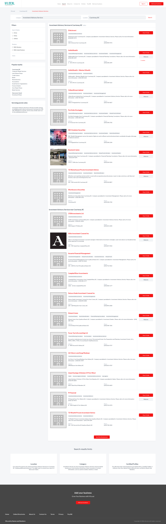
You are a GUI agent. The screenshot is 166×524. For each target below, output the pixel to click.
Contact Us (77, 4)
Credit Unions (16, 75)
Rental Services (16, 79)
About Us (69, 4)
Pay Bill (89, 4)
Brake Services (16, 90)
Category (18, 17)
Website (146, 56)
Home (59, 4)
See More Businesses (102, 437)
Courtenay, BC (23, 11)
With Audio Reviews (19, 50)
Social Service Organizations (19, 83)
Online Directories (19, 514)
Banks (13, 77)
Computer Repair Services (19, 71)
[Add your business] (83, 500)
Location (85, 17)
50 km (15, 35)
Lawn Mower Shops (17, 73)
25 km (15, 33)
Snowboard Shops (17, 95)
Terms (52, 514)
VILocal (13, 11)
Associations (15, 81)
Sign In (143, 4)
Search (64, 4)
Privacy (61, 514)
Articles (83, 4)
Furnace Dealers (16, 86)
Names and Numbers (19, 521)
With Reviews (17, 47)
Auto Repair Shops (17, 88)
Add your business (97, 4)
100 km (16, 38)
